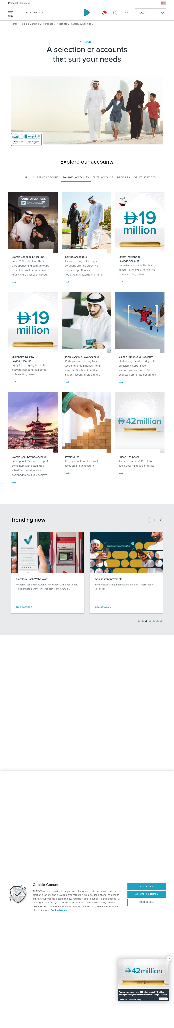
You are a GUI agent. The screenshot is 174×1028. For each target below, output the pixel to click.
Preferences (146, 902)
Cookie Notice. (58, 910)
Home (14, 23)
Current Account (46, 177)
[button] (139, 621)
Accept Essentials (146, 894)
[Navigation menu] (10, 12)
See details (23, 607)
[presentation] (151, 520)
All (26, 177)
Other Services (145, 177)
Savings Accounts (76, 177)
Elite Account (103, 177)
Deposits (123, 177)
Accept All (146, 886)
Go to (33, 12)
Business (25, 3)
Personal (13, 3)
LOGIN (142, 13)
